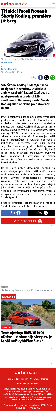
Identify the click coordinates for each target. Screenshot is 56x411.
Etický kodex (13, 379)
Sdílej (11, 212)
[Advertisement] (28, 255)
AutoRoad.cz (46, 290)
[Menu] (53, 3)
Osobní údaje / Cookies (27, 383)
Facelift (30, 290)
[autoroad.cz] (14, 3)
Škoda (18, 290)
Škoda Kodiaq (7, 290)
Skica (36, 290)
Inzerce (44, 379)
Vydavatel (34, 379)
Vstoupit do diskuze (25, 221)
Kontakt (24, 379)
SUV (23, 290)
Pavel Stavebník (9, 69)
